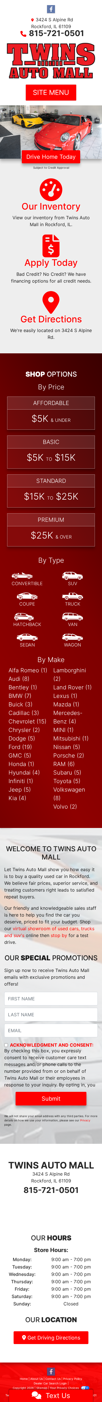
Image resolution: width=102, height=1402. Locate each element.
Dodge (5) (21, 738)
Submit (51, 1098)
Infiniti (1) (20, 781)
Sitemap (41, 1388)
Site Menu (51, 92)
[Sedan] (27, 640)
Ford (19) (20, 747)
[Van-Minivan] (72, 620)
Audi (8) (18, 678)
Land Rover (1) (72, 687)
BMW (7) (19, 695)
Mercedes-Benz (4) (67, 717)
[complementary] (85, 1385)
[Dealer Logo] (51, 60)
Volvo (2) (65, 806)
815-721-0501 (56, 33)
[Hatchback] (27, 620)
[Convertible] (27, 579)
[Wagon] (72, 640)
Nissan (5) (66, 747)
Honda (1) (21, 764)
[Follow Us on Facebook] (51, 9)
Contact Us (53, 1378)
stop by (59, 935)
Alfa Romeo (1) (27, 670)
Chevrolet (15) (27, 721)
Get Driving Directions (53, 1338)
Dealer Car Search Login (50, 1383)
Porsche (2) (68, 755)
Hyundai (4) (24, 772)
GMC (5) (19, 755)
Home (24, 1378)
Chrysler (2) (24, 730)
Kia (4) (17, 798)
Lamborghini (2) (69, 674)
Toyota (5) (66, 781)
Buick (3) (20, 704)
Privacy (85, 1120)
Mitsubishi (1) (71, 738)
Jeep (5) (19, 789)
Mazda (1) (66, 704)
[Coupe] (27, 599)
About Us (36, 1378)
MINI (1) (63, 730)
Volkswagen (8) (69, 794)
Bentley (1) (22, 687)
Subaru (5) (67, 772)
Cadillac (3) (23, 713)
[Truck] (72, 599)
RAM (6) (64, 764)
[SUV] (72, 579)
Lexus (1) (65, 695)
